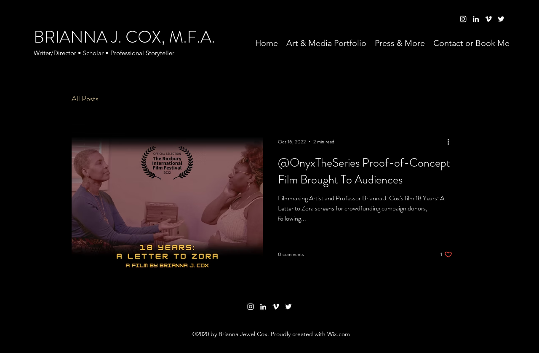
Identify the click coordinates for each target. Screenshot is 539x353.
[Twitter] (288, 306)
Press (123, 98)
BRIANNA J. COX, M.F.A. (124, 37)
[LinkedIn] (263, 306)
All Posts (85, 98)
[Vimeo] (276, 306)
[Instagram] (250, 306)
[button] (457, 100)
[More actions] (451, 142)
